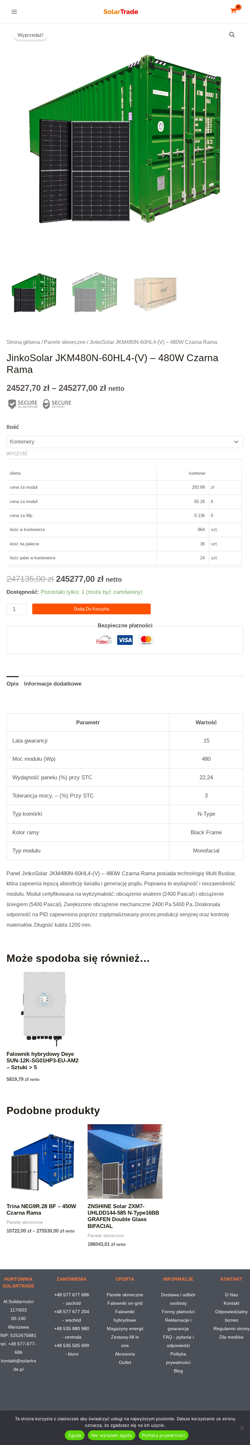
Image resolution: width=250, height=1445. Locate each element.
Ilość (13, 427)
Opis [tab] (13, 684)
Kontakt (231, 1303)
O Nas (231, 1294)
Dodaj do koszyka (91, 609)
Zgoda (74, 1435)
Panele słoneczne (65, 342)
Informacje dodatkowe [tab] (52, 684)
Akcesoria (125, 1353)
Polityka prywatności (163, 1435)
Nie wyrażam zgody (111, 1435)
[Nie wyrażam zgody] (242, 1428)
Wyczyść (17, 453)
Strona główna (23, 342)
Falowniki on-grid (125, 1303)
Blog (178, 1370)
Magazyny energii (125, 1328)
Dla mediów (231, 1337)
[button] (232, 35)
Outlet (125, 1362)
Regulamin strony (232, 1328)
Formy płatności (178, 1311)
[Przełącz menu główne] (14, 12)
